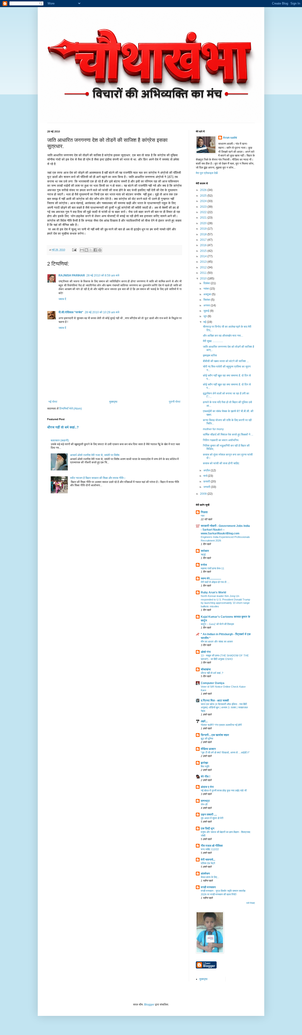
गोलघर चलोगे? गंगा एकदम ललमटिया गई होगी (221, 724)
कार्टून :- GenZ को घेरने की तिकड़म (217, 624)
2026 (203, 190)
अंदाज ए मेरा (207, 787)
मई (205, 322)
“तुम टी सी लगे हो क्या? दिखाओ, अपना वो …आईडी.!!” (225, 752)
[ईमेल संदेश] (74, 249)
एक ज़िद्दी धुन (207, 828)
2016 (203, 245)
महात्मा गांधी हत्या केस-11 (212, 568)
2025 (203, 195)
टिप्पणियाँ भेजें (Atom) (70, 408)
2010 (203, 278)
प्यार (203, 515)
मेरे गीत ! (205, 776)
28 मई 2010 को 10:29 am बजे (102, 312)
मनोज (204, 564)
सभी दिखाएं (250, 903)
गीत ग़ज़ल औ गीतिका (212, 845)
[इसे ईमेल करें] (82, 250)
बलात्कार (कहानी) (60, 440)
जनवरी (207, 487)
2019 (203, 228)
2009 (203, 493)
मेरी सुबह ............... (213, 341)
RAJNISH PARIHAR (72, 275)
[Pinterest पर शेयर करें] (99, 250)
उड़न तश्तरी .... (209, 814)
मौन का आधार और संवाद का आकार (217, 641)
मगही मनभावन (208, 887)
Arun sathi (230, 137)
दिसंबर (207, 283)
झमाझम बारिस (210, 355)
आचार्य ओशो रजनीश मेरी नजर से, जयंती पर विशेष (94, 455)
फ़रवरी (207, 481)
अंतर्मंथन (205, 873)
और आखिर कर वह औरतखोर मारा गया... (223, 335)
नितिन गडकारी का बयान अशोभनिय (221, 440)
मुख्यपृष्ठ (113, 401)
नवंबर (206, 288)
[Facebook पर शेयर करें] (95, 250)
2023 (203, 206)
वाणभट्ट (205, 801)
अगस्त (207, 305)
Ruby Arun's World (213, 592)
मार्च (205, 475)
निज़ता (204, 512)
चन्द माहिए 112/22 (210, 849)
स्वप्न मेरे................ (211, 578)
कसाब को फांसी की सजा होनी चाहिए (221, 463)
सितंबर (207, 299)
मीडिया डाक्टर (208, 749)
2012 (203, 267)
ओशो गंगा (206, 652)
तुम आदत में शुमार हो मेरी (212, 818)
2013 (203, 261)
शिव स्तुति (205, 766)
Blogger (149, 1004)
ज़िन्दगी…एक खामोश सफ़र (215, 735)
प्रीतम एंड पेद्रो (208, 863)
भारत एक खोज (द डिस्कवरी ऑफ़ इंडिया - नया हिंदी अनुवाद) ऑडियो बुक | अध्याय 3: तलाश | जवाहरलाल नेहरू (224, 708)
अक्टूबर (207, 294)
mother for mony (213, 429)
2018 (203, 234)
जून (205, 316)
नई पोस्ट (52, 401)
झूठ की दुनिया (207, 738)
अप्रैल (207, 470)
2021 (203, 217)
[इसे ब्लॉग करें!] (86, 250)
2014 (203, 256)
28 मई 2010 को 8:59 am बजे (102, 275)
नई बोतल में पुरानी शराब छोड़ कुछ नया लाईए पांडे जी (224, 790)
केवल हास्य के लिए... (210, 877)
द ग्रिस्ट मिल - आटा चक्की (215, 700)
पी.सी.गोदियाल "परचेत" (71, 312)
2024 (203, 201)
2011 (203, 273)
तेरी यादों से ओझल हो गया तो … (215, 582)
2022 (203, 212)
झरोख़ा (204, 763)
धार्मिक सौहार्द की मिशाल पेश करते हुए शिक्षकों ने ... (228, 434)
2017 (203, 239)
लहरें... (204, 721)
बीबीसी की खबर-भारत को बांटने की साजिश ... (226, 361)
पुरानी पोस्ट (174, 401)
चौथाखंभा (206, 669)
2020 (203, 223)
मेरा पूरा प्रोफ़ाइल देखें (207, 173)
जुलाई (206, 311)
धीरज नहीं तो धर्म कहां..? (63, 427)
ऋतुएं (203, 554)
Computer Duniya (212, 683)
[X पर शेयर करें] (90, 250)
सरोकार (205, 551)
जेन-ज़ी (204, 804)
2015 (203, 251)
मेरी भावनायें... (208, 859)
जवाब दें (62, 299)
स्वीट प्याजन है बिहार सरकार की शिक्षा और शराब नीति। (98, 478)
